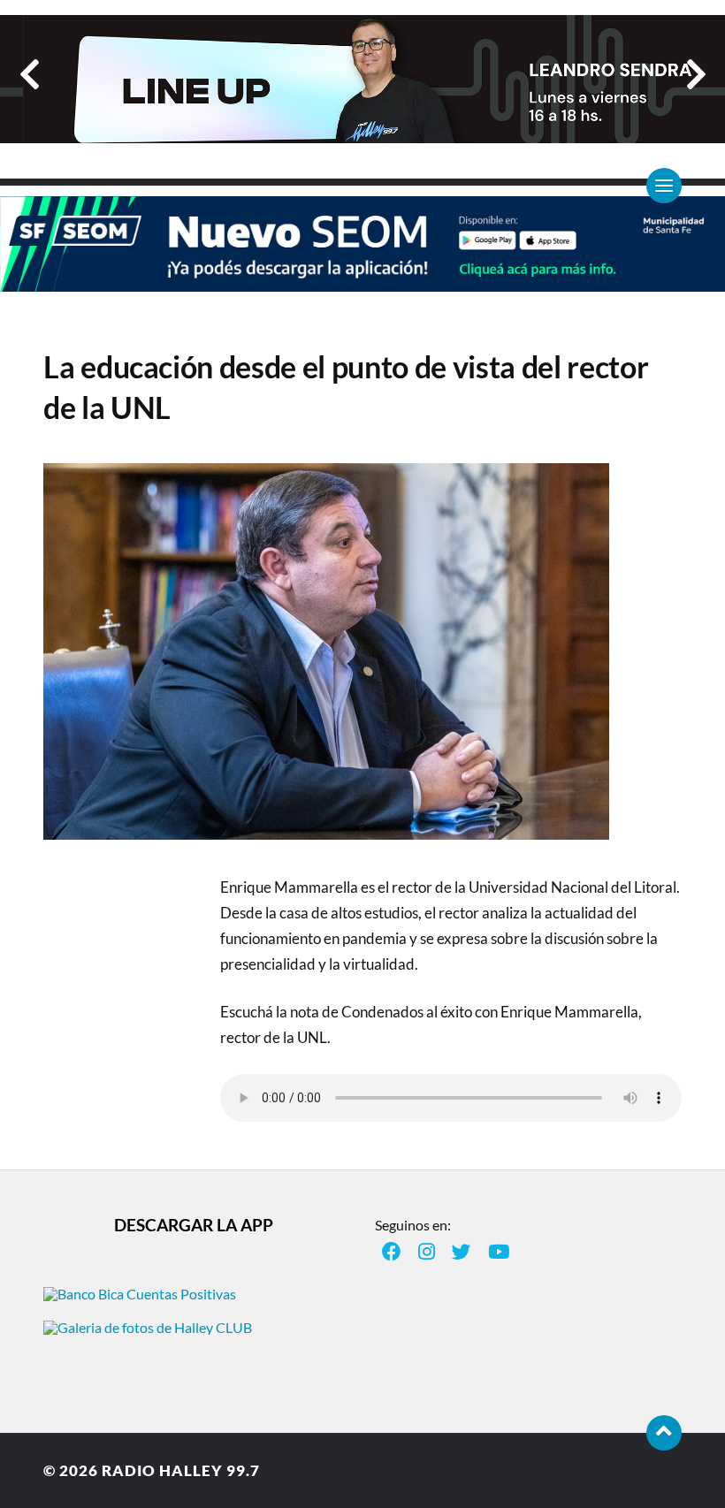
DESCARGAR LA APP (193, 1225)
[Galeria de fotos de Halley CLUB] (147, 1327)
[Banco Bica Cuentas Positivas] (139, 1293)
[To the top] (664, 1433)
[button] (30, 74)
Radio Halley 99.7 (181, 1470)
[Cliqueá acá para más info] (362, 282)
